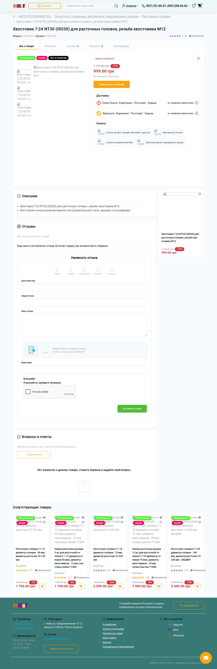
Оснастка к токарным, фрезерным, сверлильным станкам (96, 16)
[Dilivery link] (196, 103)
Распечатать (198, 36)
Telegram (178, 624)
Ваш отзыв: (27, 311)
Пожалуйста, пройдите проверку (42, 382)
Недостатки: (27, 296)
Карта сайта (109, 637)
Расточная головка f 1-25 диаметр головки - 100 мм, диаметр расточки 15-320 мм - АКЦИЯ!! (186, 554)
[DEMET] (60, 605)
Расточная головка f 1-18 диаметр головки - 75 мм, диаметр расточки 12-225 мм (108, 554)
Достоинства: (28, 280)
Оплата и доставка (113, 628)
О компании (109, 624)
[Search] (116, 6)
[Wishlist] (44, 522)
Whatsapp (178, 635)
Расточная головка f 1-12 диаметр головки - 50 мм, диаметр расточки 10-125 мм (30, 554)
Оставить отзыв (132, 408)
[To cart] (42, 586)
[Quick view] (44, 517)
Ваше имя (26, 362)
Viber (175, 630)
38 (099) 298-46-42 (23, 627)
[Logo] (19, 6)
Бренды (107, 642)
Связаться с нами (113, 633)
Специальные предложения (118, 646)
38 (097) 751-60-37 (23, 623)
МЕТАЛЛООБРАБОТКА (35, 16)
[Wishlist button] (198, 58)
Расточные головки (156, 16)
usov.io (200, 663)
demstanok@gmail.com (56, 638)
